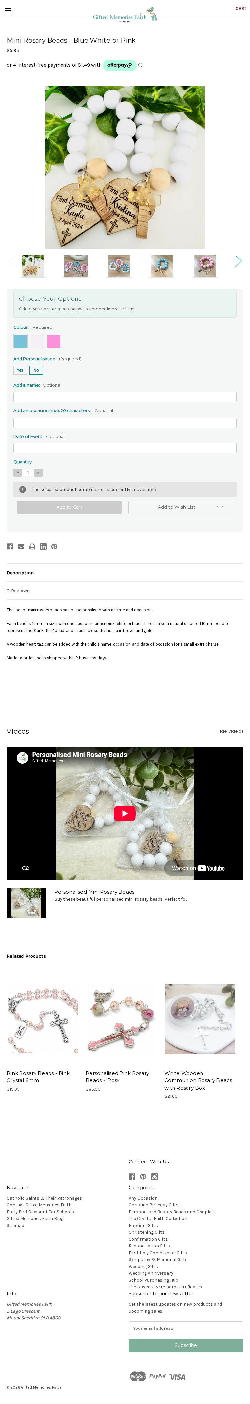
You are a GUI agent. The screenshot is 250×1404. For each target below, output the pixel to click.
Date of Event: (38, 436)
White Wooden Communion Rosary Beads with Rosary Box (198, 1080)
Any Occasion (143, 1198)
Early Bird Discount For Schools (40, 1212)
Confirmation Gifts (148, 1239)
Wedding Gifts (143, 1266)
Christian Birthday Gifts (154, 1205)
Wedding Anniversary (151, 1273)
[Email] (21, 546)
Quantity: (23, 461)
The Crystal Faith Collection (158, 1218)
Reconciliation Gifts (149, 1246)
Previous (11, 261)
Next (238, 261)
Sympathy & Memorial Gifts (158, 1259)
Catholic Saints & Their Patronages (44, 1198)
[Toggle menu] (8, 9)
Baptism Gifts (143, 1225)
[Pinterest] (54, 546)
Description (20, 573)
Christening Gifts (147, 1232)
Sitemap (15, 1225)
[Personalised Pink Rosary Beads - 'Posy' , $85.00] (122, 1019)
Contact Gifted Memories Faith (39, 1205)
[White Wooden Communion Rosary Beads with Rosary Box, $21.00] (200, 1019)
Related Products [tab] (26, 956)
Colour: (33, 327)
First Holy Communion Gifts (158, 1253)
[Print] (32, 546)
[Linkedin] (43, 546)
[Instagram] (154, 1176)
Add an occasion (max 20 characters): (63, 410)
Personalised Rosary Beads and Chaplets (172, 1212)
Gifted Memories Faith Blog (35, 1218)
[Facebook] (10, 546)
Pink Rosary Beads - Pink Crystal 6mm (38, 1077)
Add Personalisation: (47, 358)
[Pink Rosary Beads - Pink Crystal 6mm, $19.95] (43, 1019)
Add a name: (37, 385)
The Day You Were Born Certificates (165, 1287)
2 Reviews (18, 590)
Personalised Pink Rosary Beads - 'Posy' (117, 1077)
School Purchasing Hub (153, 1280)
